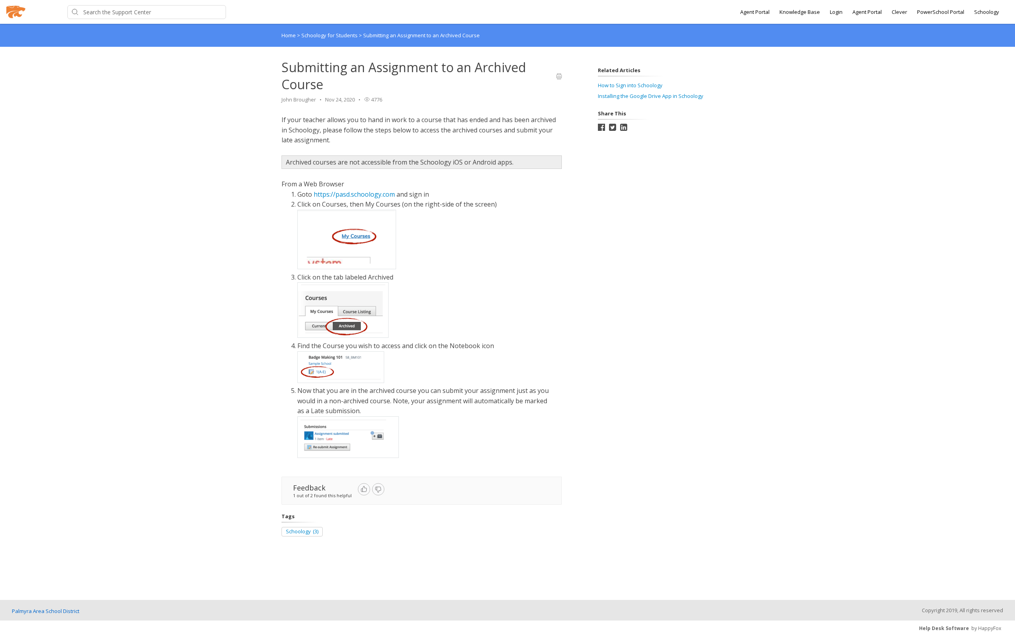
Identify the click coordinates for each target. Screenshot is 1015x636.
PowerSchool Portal (940, 11)
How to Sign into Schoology (630, 85)
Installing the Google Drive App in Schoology (650, 96)
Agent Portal (755, 11)
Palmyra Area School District (45, 611)
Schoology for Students (330, 35)
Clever (899, 11)
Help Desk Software (944, 628)
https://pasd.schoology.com (354, 194)
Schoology (986, 11)
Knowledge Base (799, 11)
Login (836, 11)
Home (289, 35)
